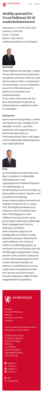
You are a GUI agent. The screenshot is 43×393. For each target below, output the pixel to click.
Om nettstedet (10, 347)
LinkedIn (11, 372)
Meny (37, 4)
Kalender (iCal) (13, 381)
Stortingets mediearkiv (13, 338)
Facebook (11, 363)
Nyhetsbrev (9, 344)
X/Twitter (11, 366)
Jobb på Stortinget (11, 355)
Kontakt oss (9, 320)
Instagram (11, 369)
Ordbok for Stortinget (13, 341)
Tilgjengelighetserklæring (14, 352)
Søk (30, 4)
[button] (30, 3)
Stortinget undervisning (13, 335)
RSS (9, 378)
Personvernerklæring (12, 349)
